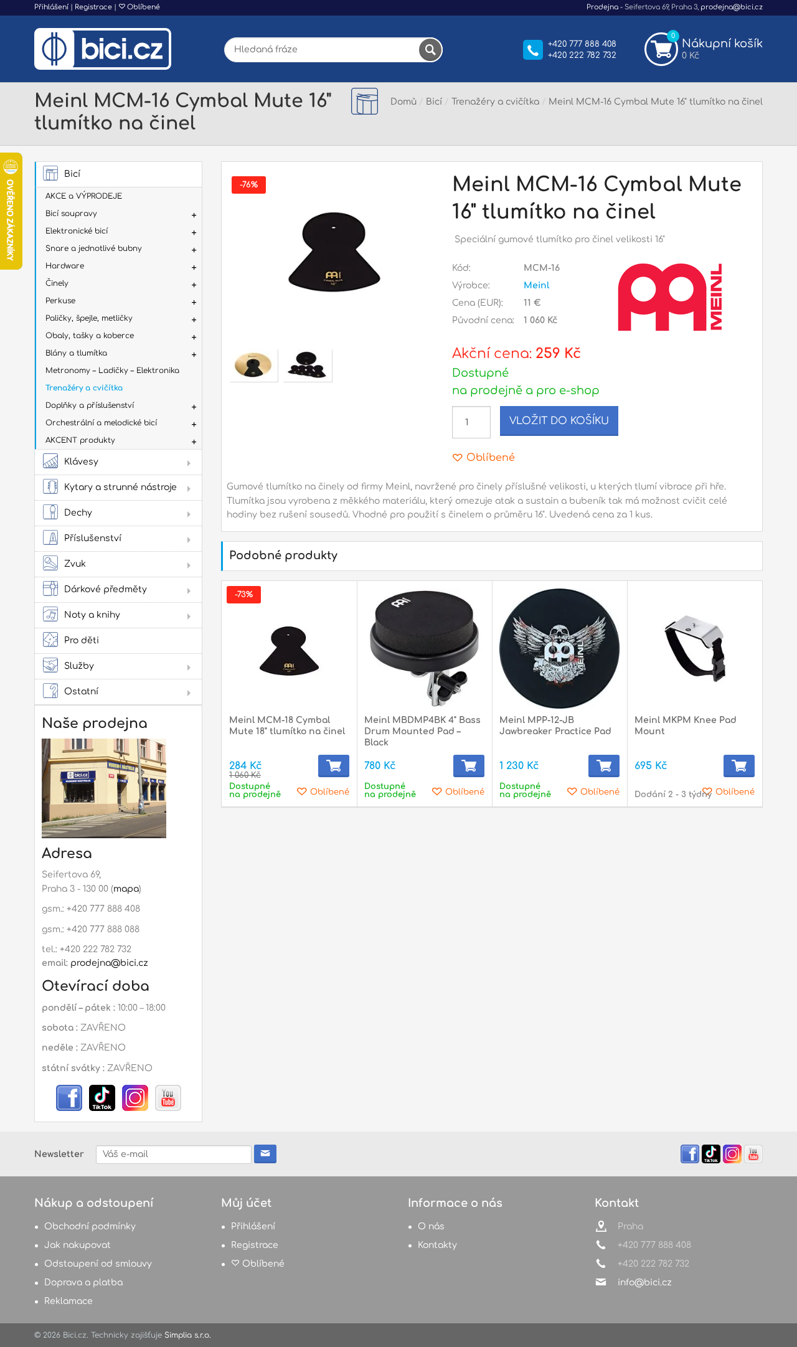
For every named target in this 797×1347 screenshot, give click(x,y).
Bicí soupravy (71, 213)
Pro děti (81, 640)
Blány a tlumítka (76, 353)
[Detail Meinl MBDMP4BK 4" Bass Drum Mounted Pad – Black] (424, 648)
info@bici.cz (645, 1282)
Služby (79, 666)
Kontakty (437, 1245)
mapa (126, 889)
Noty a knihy (92, 615)
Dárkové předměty (105, 589)
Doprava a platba (83, 1282)
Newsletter (59, 1154)
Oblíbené (142, 7)
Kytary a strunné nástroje (120, 487)
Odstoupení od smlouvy (98, 1264)
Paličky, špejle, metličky (89, 318)
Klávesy (81, 461)
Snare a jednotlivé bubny (93, 248)
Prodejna (602, 7)
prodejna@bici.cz (731, 7)
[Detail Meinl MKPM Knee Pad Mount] (694, 648)
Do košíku (333, 766)
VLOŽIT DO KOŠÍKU (559, 421)
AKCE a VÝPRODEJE (83, 196)
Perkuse (60, 300)
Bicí (72, 174)
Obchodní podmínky (90, 1226)
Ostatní (81, 691)
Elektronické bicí (76, 231)
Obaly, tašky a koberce (89, 335)
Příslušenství (92, 538)
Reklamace (68, 1301)
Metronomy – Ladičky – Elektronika (112, 370)
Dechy (78, 513)
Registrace (93, 7)
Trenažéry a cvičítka (84, 388)
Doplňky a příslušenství (89, 405)
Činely (56, 283)
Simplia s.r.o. (187, 1335)
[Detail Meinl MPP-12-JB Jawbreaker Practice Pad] (559, 648)
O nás (431, 1226)
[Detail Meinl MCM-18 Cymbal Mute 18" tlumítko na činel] (289, 648)
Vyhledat (430, 49)
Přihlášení (51, 7)
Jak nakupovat (77, 1245)
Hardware (64, 266)
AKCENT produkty (80, 440)
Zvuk (75, 564)
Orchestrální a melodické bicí (101, 422)
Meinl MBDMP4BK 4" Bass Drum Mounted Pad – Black (422, 731)
